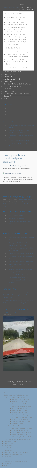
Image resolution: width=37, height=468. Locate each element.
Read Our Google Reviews (17, 218)
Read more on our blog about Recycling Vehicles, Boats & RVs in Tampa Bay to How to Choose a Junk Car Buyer (18, 295)
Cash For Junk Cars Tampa (11, 7)
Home (5, 166)
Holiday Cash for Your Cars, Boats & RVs (21, 141)
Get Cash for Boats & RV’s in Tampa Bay (21, 261)
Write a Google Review (24, 199)
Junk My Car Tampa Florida (18, 166)
